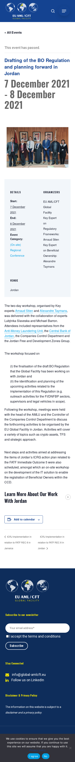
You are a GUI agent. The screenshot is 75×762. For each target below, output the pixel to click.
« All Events (13, 32)
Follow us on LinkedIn (27, 680)
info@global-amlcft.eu (29, 675)
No (46, 756)
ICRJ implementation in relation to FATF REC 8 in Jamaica (18, 542)
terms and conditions (44, 636)
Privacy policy (37, 750)
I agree (33, 756)
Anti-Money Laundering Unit (23, 331)
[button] (64, 11)
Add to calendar (24, 519)
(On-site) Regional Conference (17, 250)
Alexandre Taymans (53, 310)
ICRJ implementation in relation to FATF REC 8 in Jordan (51, 542)
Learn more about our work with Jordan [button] (31, 497)
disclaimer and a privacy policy (23, 712)
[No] (70, 748)
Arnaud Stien (24, 310)
